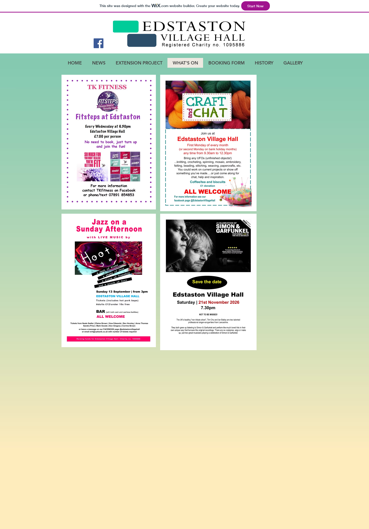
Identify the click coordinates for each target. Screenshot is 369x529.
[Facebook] (98, 43)
